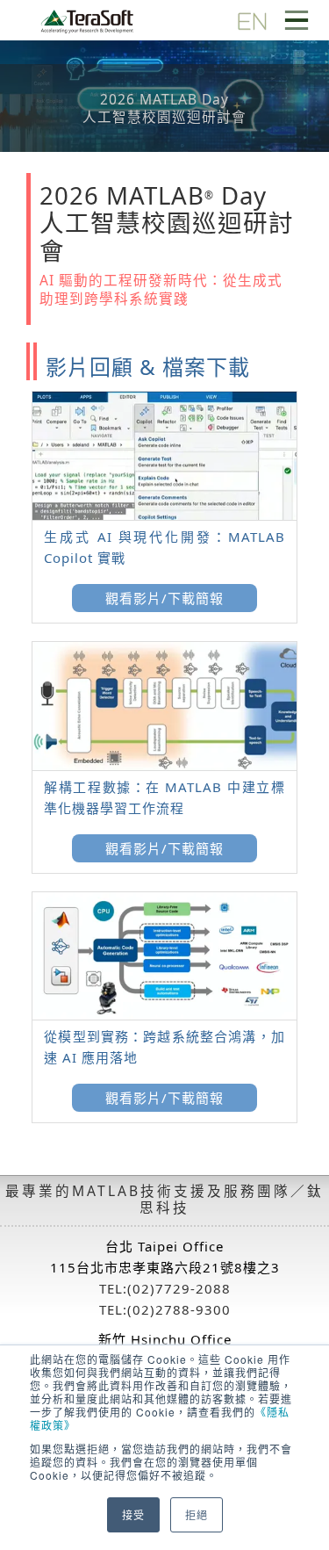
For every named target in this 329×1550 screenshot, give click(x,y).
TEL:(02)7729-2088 (165, 1288)
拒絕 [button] (196, 1514)
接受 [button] (133, 1514)
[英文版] (252, 19)
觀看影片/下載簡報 (164, 598)
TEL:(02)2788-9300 (165, 1309)
